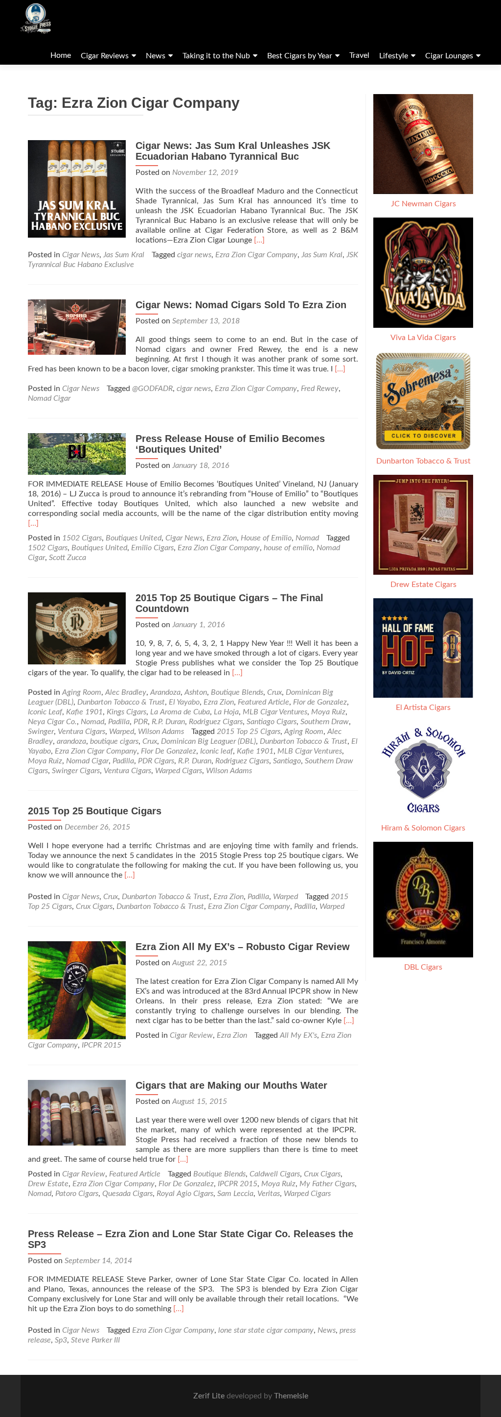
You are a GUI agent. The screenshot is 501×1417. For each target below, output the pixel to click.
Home (60, 55)
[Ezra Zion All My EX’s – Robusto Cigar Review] (77, 990)
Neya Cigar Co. (52, 722)
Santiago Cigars (271, 722)
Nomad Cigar (49, 398)
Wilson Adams (161, 731)
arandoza (71, 741)
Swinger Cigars (76, 771)
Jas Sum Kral (123, 255)
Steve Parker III (95, 1340)
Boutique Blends (237, 692)
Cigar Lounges (449, 56)
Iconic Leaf (45, 712)
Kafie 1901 (84, 712)
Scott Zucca (67, 558)
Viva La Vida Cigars (423, 338)
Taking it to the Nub (216, 56)
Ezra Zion (221, 538)
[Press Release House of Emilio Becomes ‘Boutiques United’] (77, 454)
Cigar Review (191, 1035)
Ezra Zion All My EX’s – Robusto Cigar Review (243, 946)
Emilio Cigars (152, 548)
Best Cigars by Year (299, 56)
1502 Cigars (82, 538)
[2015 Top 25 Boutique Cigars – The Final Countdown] (77, 628)
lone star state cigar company (266, 1330)
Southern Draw (324, 722)
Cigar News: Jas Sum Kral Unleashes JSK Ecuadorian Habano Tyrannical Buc (233, 151)
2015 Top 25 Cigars (248, 731)
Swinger (41, 731)
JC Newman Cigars (423, 204)
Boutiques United (133, 538)
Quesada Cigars (127, 1193)
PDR (141, 722)
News (155, 56)
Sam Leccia (235, 1193)
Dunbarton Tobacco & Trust (121, 702)
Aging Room (81, 692)
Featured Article (263, 702)
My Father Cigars (327, 1184)
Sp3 (61, 1340)
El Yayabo (184, 702)
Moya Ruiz (328, 712)
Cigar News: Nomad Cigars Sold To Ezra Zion (241, 304)
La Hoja (226, 712)
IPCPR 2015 (101, 1045)
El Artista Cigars (423, 707)
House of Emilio (266, 538)
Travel (359, 55)
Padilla (119, 722)
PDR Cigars (156, 761)
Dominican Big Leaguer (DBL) (208, 741)
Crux (274, 692)
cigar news (194, 255)
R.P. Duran (168, 722)
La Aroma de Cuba (180, 712)
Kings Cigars (126, 712)
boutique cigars (114, 741)
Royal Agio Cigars (185, 1193)
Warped (121, 731)
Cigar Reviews (105, 56)
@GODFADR (152, 388)
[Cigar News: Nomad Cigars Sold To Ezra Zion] (77, 326)
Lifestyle (393, 56)
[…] (259, 240)
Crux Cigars (94, 906)
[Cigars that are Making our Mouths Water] (77, 1112)
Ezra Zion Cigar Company (256, 255)
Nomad (307, 538)
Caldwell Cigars (275, 1174)
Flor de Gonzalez (320, 702)
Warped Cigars (178, 771)
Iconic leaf (216, 751)
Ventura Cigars (81, 731)
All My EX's (298, 1035)
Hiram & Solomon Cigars (423, 828)
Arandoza (165, 692)
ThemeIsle (291, 1396)
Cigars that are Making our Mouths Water (231, 1085)
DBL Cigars (423, 967)
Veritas (268, 1193)
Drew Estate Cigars (423, 584)
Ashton (195, 692)
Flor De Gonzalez (168, 751)
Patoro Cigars (76, 1193)
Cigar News (80, 255)
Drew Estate (48, 1184)
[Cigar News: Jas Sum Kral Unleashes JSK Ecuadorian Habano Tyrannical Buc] (77, 189)
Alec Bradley (125, 692)
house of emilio (288, 548)
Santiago (287, 761)
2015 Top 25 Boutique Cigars (94, 811)
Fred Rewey (320, 388)
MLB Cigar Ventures (275, 712)
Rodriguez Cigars (216, 722)
